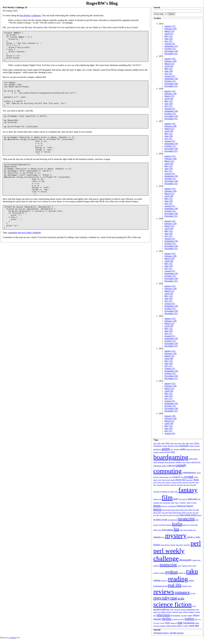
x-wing (185, 626)
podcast (194, 560)
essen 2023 (180, 485)
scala (180, 598)
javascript (186, 518)
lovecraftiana (167, 530)
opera (177, 545)
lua (176, 528)
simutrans (183, 609)
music (163, 537)
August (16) (169, 433)
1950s (167, 443)
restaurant (184, 586)
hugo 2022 (196, 512)
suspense (197, 612)
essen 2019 (166, 485)
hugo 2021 (189, 512)
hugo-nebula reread (187, 515)
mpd (194, 530)
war (179, 622)
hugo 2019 (173, 512)
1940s (162, 443)
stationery (169, 612)
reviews (163, 591)
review (190, 586)
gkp (194, 503)
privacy (190, 565)
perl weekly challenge (31, 232)
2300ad (196, 443)
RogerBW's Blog (102, 3)
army (171, 449)
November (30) (171, 51)
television (163, 615)
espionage (179, 482)
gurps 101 (164, 506)
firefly (175, 499)
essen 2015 (185, 482)
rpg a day (193, 593)
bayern (167, 452)
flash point (192, 499)
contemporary (189, 472)
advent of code (173, 446)
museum (157, 537)
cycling (160, 480)
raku (192, 571)
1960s (171, 443)
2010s (191, 443)
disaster (173, 480)
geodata (188, 502)
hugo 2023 (156, 515)
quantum (180, 573)
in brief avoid (160, 519)
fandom (172, 491)
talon (154, 615)
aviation (194, 449)
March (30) (169, 258)
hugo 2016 (196, 510)
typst (167, 622)
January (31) (169, 91)
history (190, 505)
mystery (176, 535)
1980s (179, 443)
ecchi (163, 482)
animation (157, 449)
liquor (159, 530)
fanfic (176, 491)
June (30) (168, 71)
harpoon (173, 506)
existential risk (157, 491)
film (167, 497)
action (164, 446)
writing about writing (174, 626)
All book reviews (160, 633)
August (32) (169, 43)
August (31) (169, 108)
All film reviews (176, 633)
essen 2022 (173, 485)
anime (166, 449)
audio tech (189, 449)
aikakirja (192, 446)
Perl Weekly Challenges (30, 15)
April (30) (168, 66)
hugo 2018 (165, 512)
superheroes (191, 612)
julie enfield (162, 525)
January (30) (169, 416)
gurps (157, 505)
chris (183, 462)
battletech (162, 452)
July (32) (168, 41)
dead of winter (166, 480)
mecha (181, 530)
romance (182, 592)
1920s (155, 443)
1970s (175, 443)
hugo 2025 (169, 515)
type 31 (157, 623)
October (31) (170, 48)
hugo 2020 (181, 512)
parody (181, 545)
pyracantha (162, 573)
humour (199, 515)
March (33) (169, 31)
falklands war (165, 491)
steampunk (175, 612)
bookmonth (161, 462)
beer (173, 452)
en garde (173, 482)
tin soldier (175, 619)
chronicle (188, 462)
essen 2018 (160, 485)
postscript (168, 564)
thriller (166, 618)
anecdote (197, 446)
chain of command (170, 462)
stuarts (180, 612)
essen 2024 (186, 485)
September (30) (171, 78)
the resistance (175, 615)
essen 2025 (193, 485)
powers (179, 565)
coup (170, 477)
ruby (166, 597)
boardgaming (170, 457)
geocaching (183, 502)
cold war (171, 465)
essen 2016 (192, 482)
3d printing (157, 446)
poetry (199, 560)
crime (182, 477)
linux (155, 530)
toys (182, 619)
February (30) (170, 28)
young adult (193, 625)
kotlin (177, 523)
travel (196, 619)
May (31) (168, 36)
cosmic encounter (164, 477)
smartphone (191, 609)
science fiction (172, 604)
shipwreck (177, 609)
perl (19, 232)
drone (159, 482)
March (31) (169, 63)
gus (168, 506)
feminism (156, 499)
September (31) (171, 46)
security (172, 609)
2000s (187, 443)
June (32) (168, 38)
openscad (172, 545)
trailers (189, 618)
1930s (159, 443)
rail (185, 573)
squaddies (163, 612)
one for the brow (165, 545)
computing (12, 232)
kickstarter (169, 525)
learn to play (186, 525)
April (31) (168, 33)
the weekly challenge (187, 615)
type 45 (162, 623)
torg (179, 619)
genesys (177, 502)
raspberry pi (164, 580)
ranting (156, 580)
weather (197, 623)
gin (192, 502)
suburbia (185, 612)
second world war (161, 609)
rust (173, 597)
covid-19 (176, 477)
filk (160, 499)
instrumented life (172, 520)
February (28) (170, 61)
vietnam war (173, 623)
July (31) (168, 73)
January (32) (169, 58)
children (179, 462)
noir (194, 537)
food (161, 502)
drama (196, 479)
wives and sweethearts (159, 626)
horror (157, 509)
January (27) (169, 26)
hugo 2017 (157, 512)
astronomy (177, 449)
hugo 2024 (163, 515)
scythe (194, 606)
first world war (183, 499)
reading (178, 578)
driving (155, 482)
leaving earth (194, 525)
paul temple (186, 545)
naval (189, 537)
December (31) (171, 53)
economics (168, 482)
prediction (184, 565)
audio (183, 449)
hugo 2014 (180, 510)
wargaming (188, 622)
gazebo (172, 502)
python (171, 571)
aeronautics (184, 445)
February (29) (170, 93)
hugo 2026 (176, 515)
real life (175, 585)
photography (185, 559)
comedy (181, 465)
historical (181, 505)
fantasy (187, 489)
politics (156, 566)
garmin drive (166, 502)
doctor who (180, 479)
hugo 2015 (188, 510)
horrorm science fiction (168, 510)
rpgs (157, 597)
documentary (189, 480)
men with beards (188, 530)
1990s (183, 443)
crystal (188, 476)
